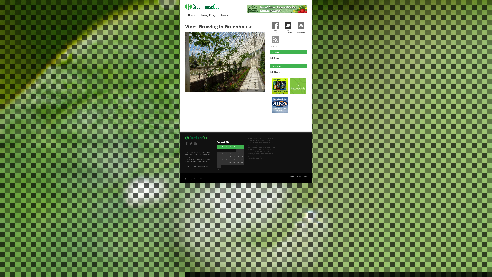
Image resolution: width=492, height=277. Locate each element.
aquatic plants (258, 138)
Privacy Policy (208, 15)
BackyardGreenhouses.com (204, 179)
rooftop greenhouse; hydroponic (259, 154)
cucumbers (267, 140)
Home (191, 15)
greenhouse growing (259, 147)
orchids (260, 151)
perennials (267, 151)
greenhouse (260, 145)
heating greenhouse (262, 149)
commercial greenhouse (256, 140)
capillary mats (268, 138)
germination (269, 143)
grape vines (251, 145)
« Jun (218, 169)
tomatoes (270, 156)
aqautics (250, 138)
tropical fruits (252, 158)
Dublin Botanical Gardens (256, 143)
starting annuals (261, 156)
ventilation (260, 158)
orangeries (254, 151)
